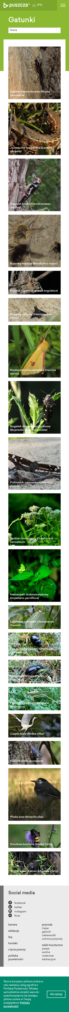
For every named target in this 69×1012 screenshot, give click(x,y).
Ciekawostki (49, 935)
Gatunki (46, 932)
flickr (14, 916)
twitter (15, 907)
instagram (17, 911)
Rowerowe (48, 956)
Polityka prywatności (15, 958)
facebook (17, 903)
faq (10, 937)
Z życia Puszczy (17, 950)
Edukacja (13, 931)
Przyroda (47, 925)
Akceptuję (56, 994)
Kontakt (13, 943)
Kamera (12, 925)
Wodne (46, 952)
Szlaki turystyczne (52, 945)
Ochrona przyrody (52, 939)
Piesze (45, 949)
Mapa (45, 928)
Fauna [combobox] (13, 30)
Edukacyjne (49, 959)
